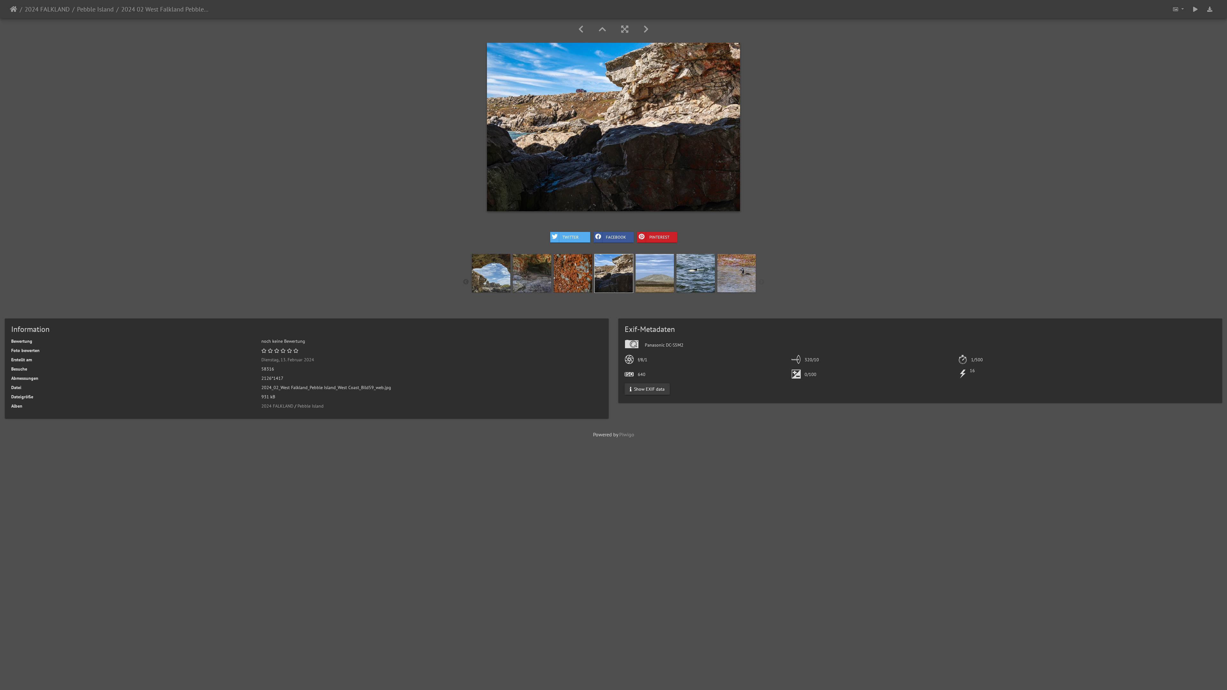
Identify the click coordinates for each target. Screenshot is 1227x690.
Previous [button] (466, 282)
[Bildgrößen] (1178, 9)
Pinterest (659, 237)
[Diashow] (1195, 9)
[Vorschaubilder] (602, 29)
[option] (491, 273)
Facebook (616, 237)
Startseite (13, 9)
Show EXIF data (649, 389)
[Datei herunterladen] (1209, 9)
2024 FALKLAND (47, 9)
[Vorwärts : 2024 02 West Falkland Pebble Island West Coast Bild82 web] (646, 29)
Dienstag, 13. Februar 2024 (287, 360)
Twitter (570, 237)
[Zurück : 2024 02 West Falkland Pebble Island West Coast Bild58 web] (581, 29)
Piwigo (626, 434)
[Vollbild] (625, 29)
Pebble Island (95, 9)
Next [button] (761, 282)
